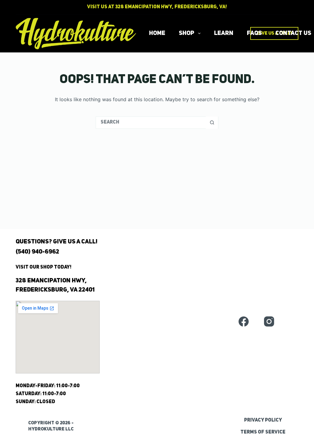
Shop (186, 33)
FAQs (254, 33)
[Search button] (212, 123)
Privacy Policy (263, 420)
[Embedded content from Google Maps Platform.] (58, 337)
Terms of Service (262, 432)
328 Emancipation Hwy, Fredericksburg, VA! (171, 7)
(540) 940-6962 (37, 252)
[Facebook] (244, 321)
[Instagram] (269, 321)
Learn (223, 33)
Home (157, 33)
